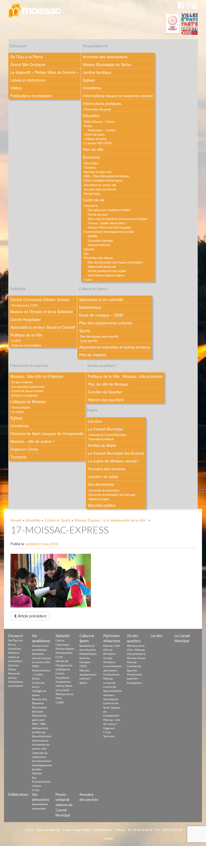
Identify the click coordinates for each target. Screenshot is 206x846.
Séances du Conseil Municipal (107, 435)
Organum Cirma (24, 449)
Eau (86, 253)
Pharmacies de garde (97, 109)
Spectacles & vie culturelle (101, 299)
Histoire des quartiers (106, 399)
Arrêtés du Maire (102, 445)
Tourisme (89, 167)
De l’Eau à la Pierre (26, 56)
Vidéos (16, 88)
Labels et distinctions (28, 80)
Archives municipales (24, 395)
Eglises (89, 80)
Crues (87, 279)
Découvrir (18, 46)
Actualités (33, 520)
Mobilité (92, 236)
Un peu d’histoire (22, 382)
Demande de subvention (104, 490)
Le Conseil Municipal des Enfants (116, 453)
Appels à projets (99, 499)
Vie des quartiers (101, 365)
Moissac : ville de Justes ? (32, 441)
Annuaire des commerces (100, 189)
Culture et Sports (93, 288)
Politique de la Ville (26, 335)
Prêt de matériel (92, 354)
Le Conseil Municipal (105, 429)
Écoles (88, 126)
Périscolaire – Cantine (102, 130)
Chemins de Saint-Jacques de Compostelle (47, 433)
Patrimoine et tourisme (29, 365)
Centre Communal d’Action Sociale (39, 299)
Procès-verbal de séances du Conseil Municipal (64, 804)
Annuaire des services (106, 468)
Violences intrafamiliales (26, 345)
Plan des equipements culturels (105, 323)
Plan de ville (93, 149)
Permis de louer (98, 214)
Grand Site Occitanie (27, 64)
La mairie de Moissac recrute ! (113, 461)
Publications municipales (31, 95)
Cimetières (92, 88)
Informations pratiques (102, 103)
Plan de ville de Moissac (108, 384)
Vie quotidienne (95, 46)
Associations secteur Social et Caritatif (42, 327)
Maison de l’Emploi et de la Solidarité (41, 311)
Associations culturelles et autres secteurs (114, 347)
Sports (84, 330)
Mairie (92, 410)
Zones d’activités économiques (103, 180)
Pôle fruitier (91, 163)
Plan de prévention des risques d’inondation (115, 262)
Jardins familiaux (97, 72)
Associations (134, 682)
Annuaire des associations (105, 56)
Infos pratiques (20, 407)
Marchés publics (101, 505)
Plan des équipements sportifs (99, 336)
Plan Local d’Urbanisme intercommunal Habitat (117, 219)
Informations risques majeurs (106, 275)
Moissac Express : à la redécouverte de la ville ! (111, 520)
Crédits (108, 838)
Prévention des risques (98, 258)
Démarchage (92, 193)
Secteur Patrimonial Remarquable (109, 227)
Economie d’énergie (100, 240)
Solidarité (18, 288)
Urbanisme (91, 206)
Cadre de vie (94, 200)
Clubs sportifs (88, 341)
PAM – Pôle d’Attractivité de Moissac (106, 176)
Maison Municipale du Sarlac (107, 64)
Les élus (95, 421)
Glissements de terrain (102, 267)
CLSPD (16, 341)
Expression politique (101, 439)
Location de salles (103, 476)
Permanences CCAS (24, 305)
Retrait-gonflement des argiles (107, 271)
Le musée (17, 412)
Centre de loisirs (94, 134)
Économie (91, 157)
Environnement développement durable (109, 232)
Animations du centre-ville (100, 185)
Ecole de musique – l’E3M (101, 315)
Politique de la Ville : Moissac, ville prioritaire (125, 376)
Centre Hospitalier (25, 319)
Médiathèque (90, 307)
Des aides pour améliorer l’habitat (109, 210)
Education (91, 115)
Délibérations (18, 794)
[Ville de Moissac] (35, 10)
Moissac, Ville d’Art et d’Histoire (36, 376)
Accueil (15, 520)
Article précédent (31, 616)
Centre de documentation (27, 391)
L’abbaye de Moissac (28, 401)
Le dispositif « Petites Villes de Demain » (44, 72)
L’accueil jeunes (41, 658)
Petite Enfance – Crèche (99, 122)
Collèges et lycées (95, 139)
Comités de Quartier (105, 392)
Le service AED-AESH (98, 143)
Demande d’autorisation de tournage (112, 495)
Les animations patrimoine (28, 387)
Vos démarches (101, 484)
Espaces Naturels (99, 245)
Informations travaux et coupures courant (118, 95)
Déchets (89, 249)
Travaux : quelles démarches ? (107, 223)
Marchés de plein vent (98, 172)
